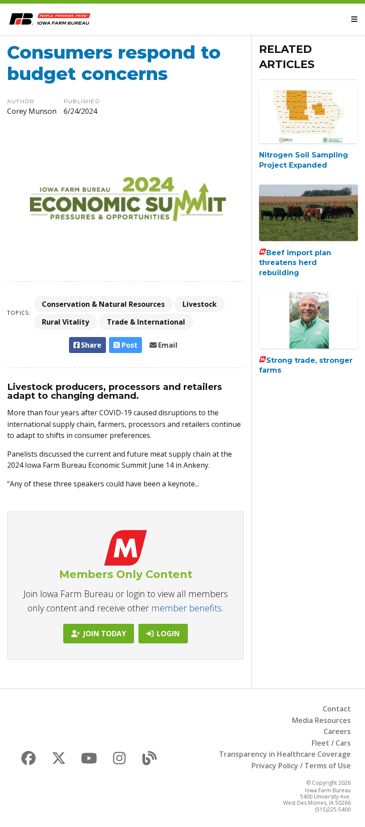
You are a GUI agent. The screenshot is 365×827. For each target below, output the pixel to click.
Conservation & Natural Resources (103, 304)
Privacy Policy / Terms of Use (301, 766)
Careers (337, 731)
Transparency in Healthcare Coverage (285, 754)
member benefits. (187, 608)
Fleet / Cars (331, 743)
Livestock (199, 304)
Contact (337, 709)
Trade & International (146, 322)
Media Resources (321, 720)
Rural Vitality (65, 322)
